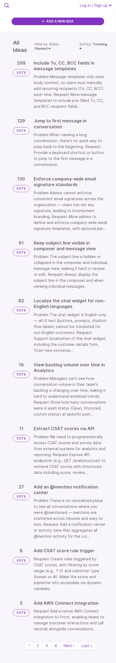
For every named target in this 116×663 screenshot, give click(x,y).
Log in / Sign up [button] (94, 5)
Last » (87, 645)
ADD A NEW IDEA (60, 21)
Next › (69, 645)
